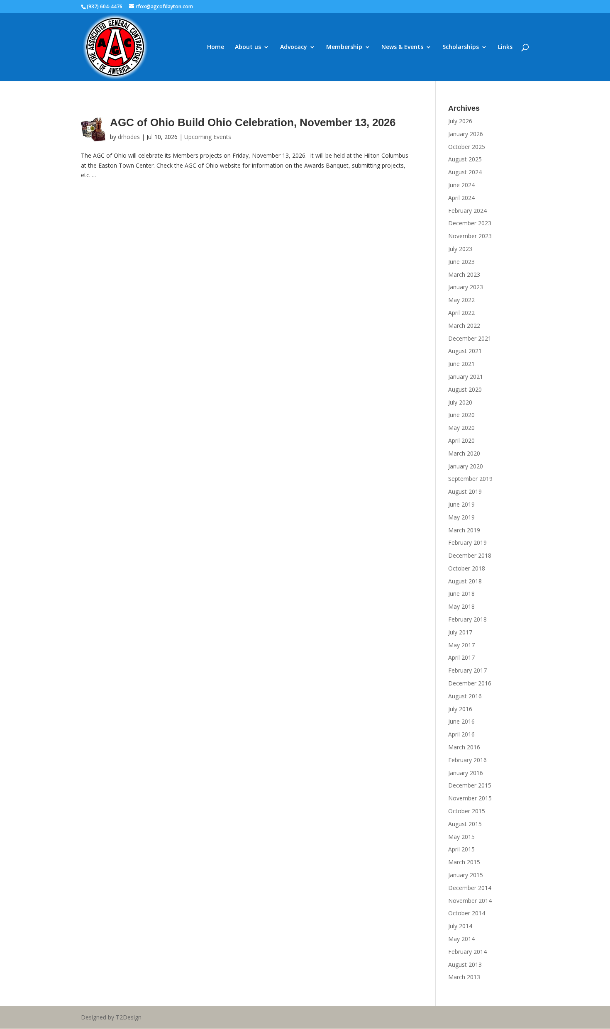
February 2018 (467, 619)
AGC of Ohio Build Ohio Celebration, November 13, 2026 (252, 122)
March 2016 (464, 747)
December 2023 (469, 223)
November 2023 (470, 236)
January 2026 (465, 134)
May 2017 (461, 645)
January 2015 (465, 875)
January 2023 (465, 287)
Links (505, 47)
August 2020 (465, 389)
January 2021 (465, 376)
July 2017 (460, 632)
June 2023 (461, 262)
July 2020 (460, 402)
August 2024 (465, 172)
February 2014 (467, 952)
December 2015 (469, 785)
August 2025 (465, 159)
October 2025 (466, 147)
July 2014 (460, 926)
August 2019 (465, 491)
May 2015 (461, 837)
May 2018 (461, 606)
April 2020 (461, 440)
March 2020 (464, 453)
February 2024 (467, 211)
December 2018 (469, 555)
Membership (344, 47)
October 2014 (466, 913)
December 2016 (469, 683)
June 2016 (461, 721)
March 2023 (464, 274)
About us (248, 47)
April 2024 (461, 198)
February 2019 (467, 542)
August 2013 (465, 964)
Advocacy (293, 47)
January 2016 (465, 773)
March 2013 (464, 977)
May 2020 (461, 428)
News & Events (402, 47)
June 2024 (461, 185)
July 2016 (460, 709)
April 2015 (461, 849)
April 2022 (461, 313)
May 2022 (461, 300)
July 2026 (460, 121)
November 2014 (470, 901)
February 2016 (467, 760)
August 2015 (465, 824)
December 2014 (469, 888)
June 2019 (461, 504)
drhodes (129, 137)
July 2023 (460, 249)
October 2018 (466, 568)
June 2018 (461, 593)
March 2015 (464, 862)
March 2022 (464, 325)
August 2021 (465, 351)
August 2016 (465, 696)
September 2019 (470, 479)
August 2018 (465, 581)
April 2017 (461, 657)
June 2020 (461, 415)
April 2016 (461, 734)
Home (215, 47)
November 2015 (470, 798)
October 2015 (466, 811)
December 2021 (469, 338)
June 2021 (461, 364)
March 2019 (464, 530)
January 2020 (465, 466)
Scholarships (460, 47)
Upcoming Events (207, 137)
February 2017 (467, 670)
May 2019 (461, 517)
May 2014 (461, 939)
